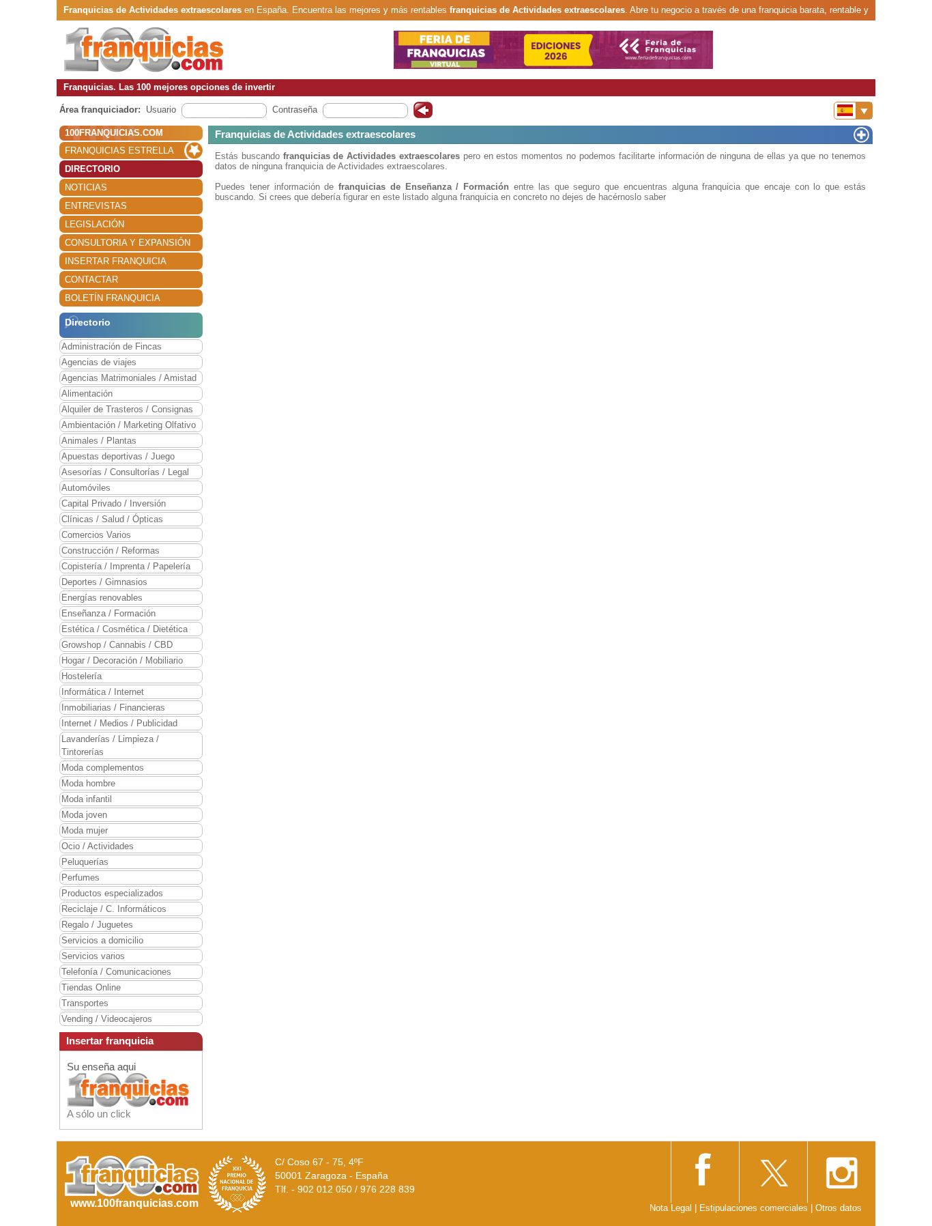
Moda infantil (86, 799)
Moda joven (84, 815)
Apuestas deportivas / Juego (118, 456)
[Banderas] (853, 110)
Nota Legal (671, 1208)
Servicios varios (93, 956)
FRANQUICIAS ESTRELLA (119, 150)
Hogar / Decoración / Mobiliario (122, 660)
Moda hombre (88, 783)
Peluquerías (84, 862)
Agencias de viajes (98, 362)
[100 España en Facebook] (704, 1168)
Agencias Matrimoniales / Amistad (128, 378)
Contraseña (294, 109)
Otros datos (838, 1208)
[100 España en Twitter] (773, 1169)
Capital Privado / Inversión (113, 503)
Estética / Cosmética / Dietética (124, 629)
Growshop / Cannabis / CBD (117, 645)
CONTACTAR (91, 279)
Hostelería (81, 676)
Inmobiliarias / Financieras (113, 707)
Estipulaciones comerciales (755, 1208)
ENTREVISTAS (96, 206)
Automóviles (86, 488)
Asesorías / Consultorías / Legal (125, 472)
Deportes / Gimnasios (104, 582)
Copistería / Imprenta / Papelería (125, 566)
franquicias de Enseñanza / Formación (423, 187)
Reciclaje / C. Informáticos (113, 909)
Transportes (84, 1003)
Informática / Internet (102, 692)
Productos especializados (112, 893)
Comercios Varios (96, 535)
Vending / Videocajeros (106, 1019)
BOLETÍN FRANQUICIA (112, 298)
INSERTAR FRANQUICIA (115, 261)
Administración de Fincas (111, 346)
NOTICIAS (86, 187)
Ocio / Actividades (97, 846)
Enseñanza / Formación (108, 613)
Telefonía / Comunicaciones (116, 972)
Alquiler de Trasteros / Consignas (127, 409)
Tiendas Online (91, 987)
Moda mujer (84, 830)
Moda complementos (102, 767)
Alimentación (87, 393)
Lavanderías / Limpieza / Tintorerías (110, 745)
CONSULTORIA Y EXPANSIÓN (127, 243)
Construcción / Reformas (110, 550)
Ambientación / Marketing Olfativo (128, 425)
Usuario (161, 109)
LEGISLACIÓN (94, 224)
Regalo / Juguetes (97, 925)
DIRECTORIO (92, 169)
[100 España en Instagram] (841, 1169)
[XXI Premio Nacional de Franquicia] (237, 1183)
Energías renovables (102, 598)
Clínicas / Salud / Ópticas (112, 519)
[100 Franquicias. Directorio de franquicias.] (144, 49)
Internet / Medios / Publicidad (119, 723)
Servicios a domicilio (102, 940)
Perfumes (80, 877)
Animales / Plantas (98, 441)
